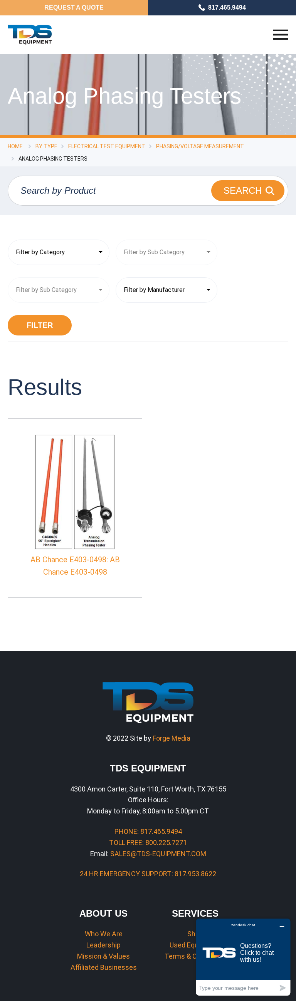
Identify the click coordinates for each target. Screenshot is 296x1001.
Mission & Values (103, 956)
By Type (46, 146)
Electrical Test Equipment (106, 146)
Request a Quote (74, 7)
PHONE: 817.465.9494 (148, 831)
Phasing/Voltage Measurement (200, 146)
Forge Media (171, 738)
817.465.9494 (227, 7)
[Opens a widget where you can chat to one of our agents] (243, 956)
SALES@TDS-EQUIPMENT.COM (158, 854)
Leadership (103, 945)
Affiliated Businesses (104, 967)
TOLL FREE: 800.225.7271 (148, 842)
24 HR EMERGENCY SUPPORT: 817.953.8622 (148, 874)
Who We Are (104, 934)
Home (15, 146)
